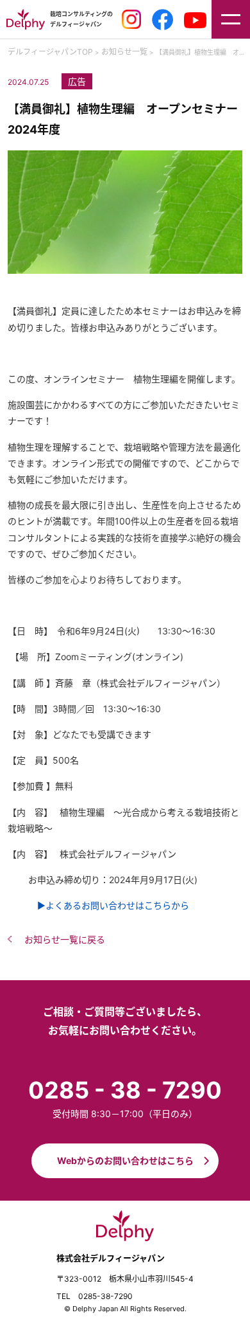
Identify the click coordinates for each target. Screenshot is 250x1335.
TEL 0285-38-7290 (94, 1296)
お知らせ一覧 (124, 52)
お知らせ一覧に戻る (64, 939)
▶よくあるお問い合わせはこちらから (108, 905)
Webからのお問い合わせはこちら (125, 1160)
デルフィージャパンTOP (50, 52)
